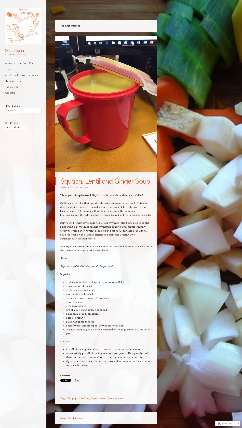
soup (88, 398)
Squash (94, 398)
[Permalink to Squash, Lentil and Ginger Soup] (106, 175)
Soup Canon (15, 50)
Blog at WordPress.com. (71, 418)
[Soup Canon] (23, 26)
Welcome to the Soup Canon (20, 63)
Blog (7, 69)
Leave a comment (115, 398)
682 (69, 398)
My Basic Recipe (13, 80)
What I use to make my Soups (21, 75)
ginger (75, 398)
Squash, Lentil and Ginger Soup (105, 181)
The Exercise (11, 86)
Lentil (82, 398)
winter (102, 398)
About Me (10, 92)
